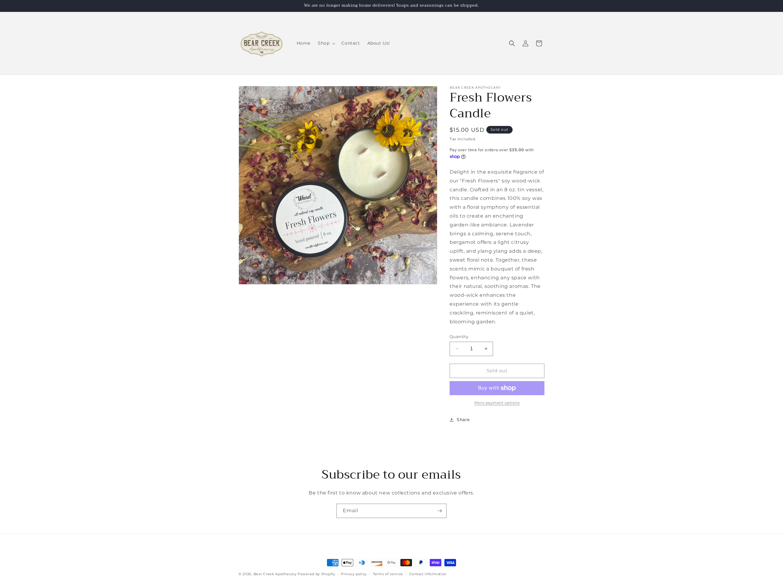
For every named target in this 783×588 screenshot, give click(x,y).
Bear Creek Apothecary (275, 574)
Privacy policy (354, 574)
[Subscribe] (439, 511)
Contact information (428, 574)
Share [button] (463, 419)
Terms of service (388, 574)
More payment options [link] (497, 402)
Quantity (459, 336)
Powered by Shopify (316, 574)
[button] (326, 43)
